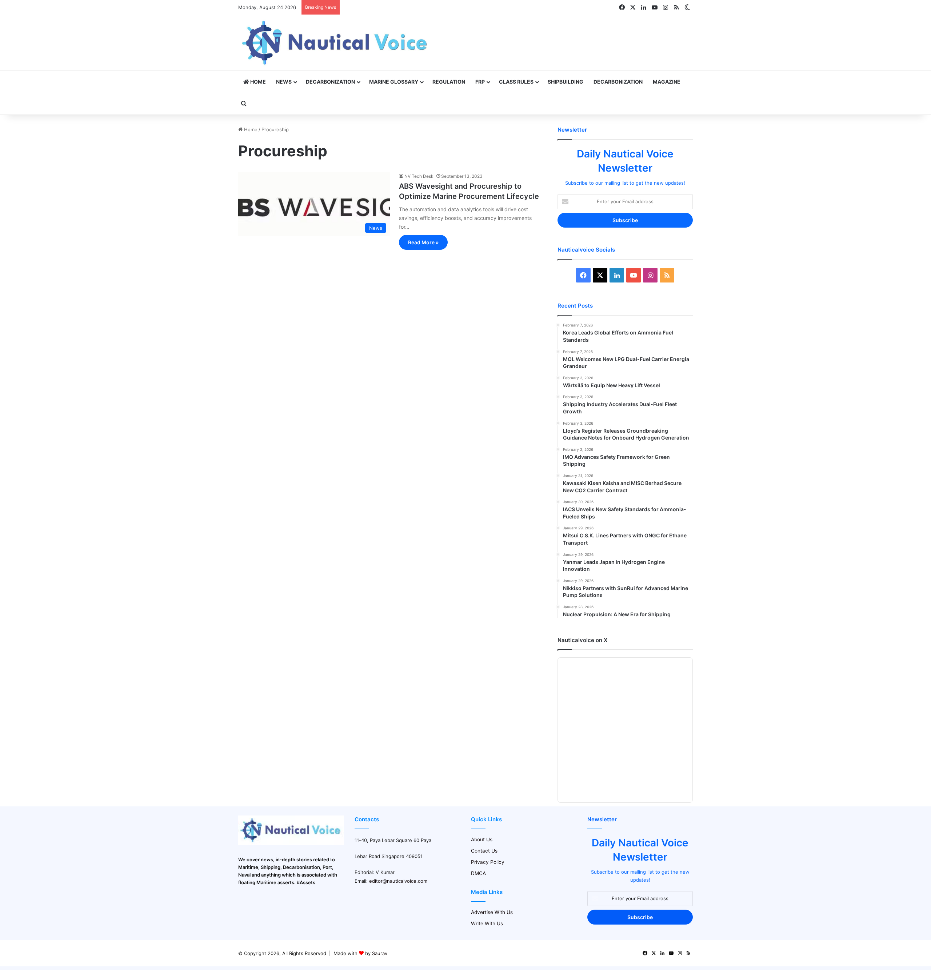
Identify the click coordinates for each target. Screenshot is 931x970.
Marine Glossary (393, 82)
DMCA (478, 873)
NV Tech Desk (418, 176)
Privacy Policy (487, 862)
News (284, 82)
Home (257, 82)
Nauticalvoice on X (582, 640)
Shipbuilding (565, 82)
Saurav (379, 953)
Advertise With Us (492, 912)
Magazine (666, 82)
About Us (481, 839)
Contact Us (484, 851)
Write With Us (487, 923)
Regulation (448, 82)
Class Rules (516, 82)
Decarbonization (330, 82)
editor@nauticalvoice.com (398, 881)
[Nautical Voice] (335, 43)
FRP (480, 82)
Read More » (423, 242)
